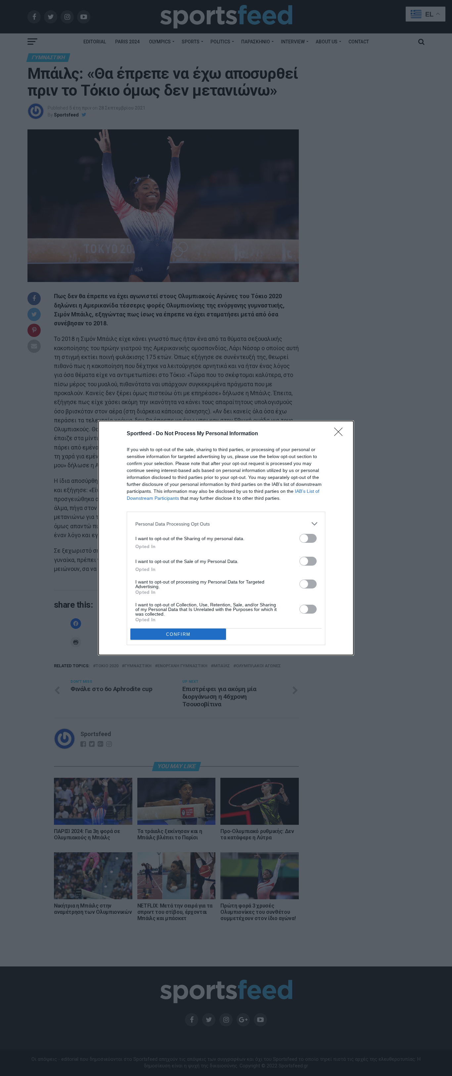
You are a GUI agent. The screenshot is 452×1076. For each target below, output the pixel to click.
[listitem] (226, 523)
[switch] (308, 538)
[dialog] (226, 538)
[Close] (340, 434)
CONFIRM (178, 634)
